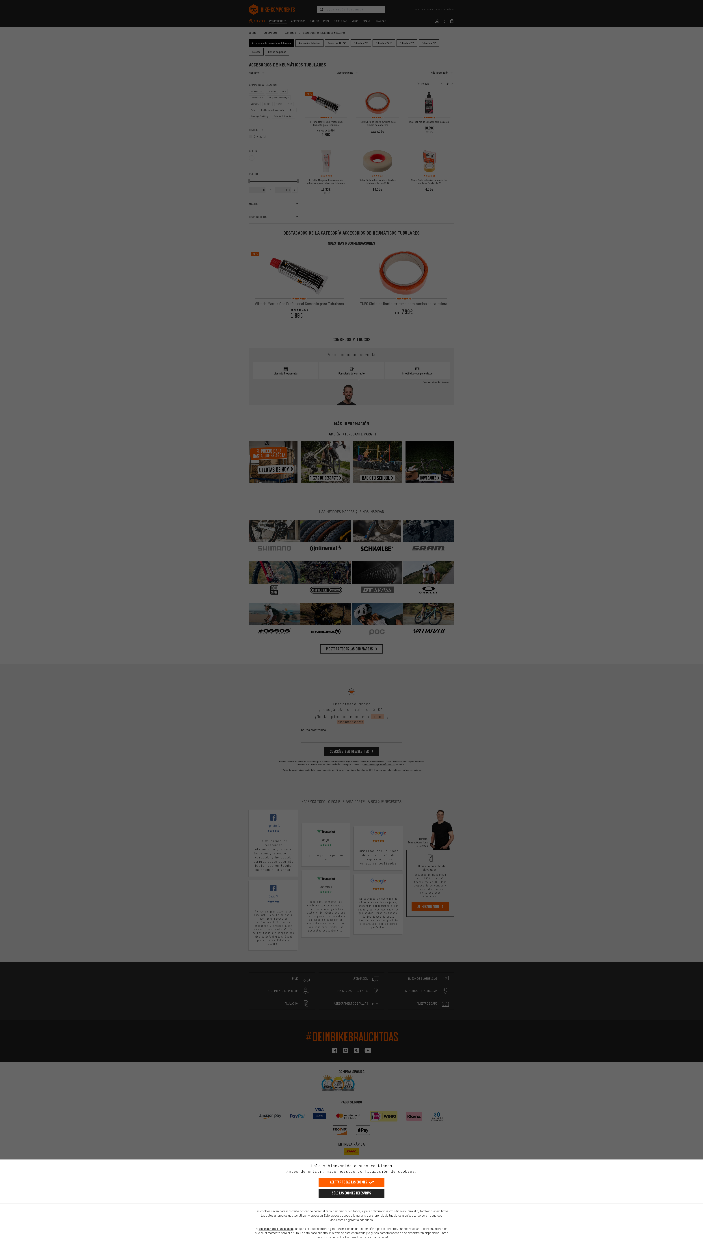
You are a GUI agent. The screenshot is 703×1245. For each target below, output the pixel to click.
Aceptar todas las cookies (348, 1182)
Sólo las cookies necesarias (351, 1193)
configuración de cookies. (387, 1171)
